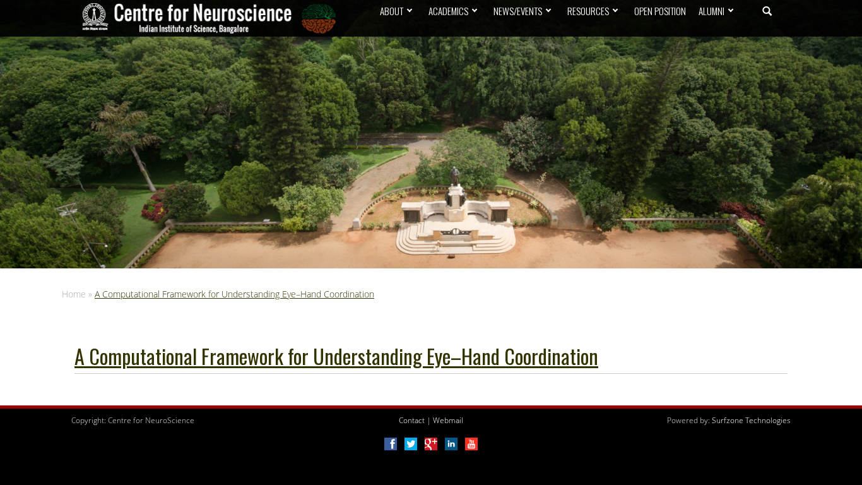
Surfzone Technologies (751, 420)
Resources (588, 11)
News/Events (517, 11)
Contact (412, 420)
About (391, 11)
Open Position (660, 11)
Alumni (711, 11)
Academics (448, 11)
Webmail (448, 420)
